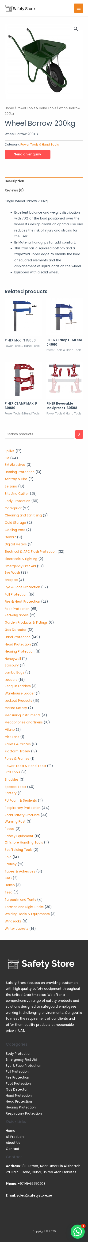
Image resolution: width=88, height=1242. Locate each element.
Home (9, 108)
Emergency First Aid (21, 1059)
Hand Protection (19, 1095)
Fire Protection (17, 1077)
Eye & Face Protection (23, 1065)
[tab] (44, 181)
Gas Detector (17, 1089)
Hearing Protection (21, 1107)
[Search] (79, 434)
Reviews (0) (14, 190)
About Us (13, 1143)
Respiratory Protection (24, 1113)
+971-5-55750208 (32, 1183)
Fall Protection (17, 1071)
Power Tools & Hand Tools (36, 108)
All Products (15, 1137)
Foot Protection (18, 1083)
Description (14, 181)
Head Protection (19, 1101)
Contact (12, 1149)
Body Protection (18, 1053)
